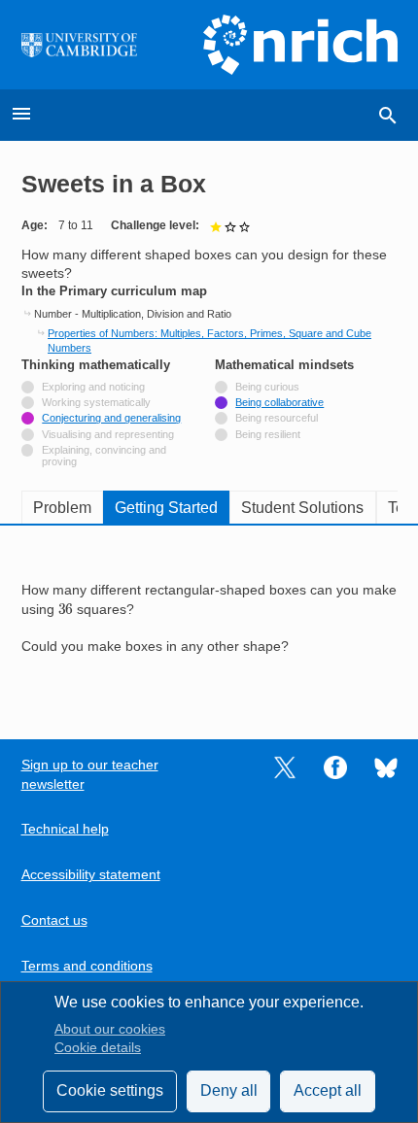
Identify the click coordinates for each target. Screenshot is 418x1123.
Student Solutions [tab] (302, 507)
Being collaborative (279, 402)
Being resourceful (276, 418)
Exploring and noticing (93, 386)
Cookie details (97, 1047)
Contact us (54, 920)
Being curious (267, 386)
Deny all (229, 1090)
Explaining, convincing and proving (104, 455)
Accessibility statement (90, 875)
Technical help (65, 829)
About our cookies (109, 1029)
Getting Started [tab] (166, 507)
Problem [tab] (62, 507)
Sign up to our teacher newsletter (89, 774)
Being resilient (267, 434)
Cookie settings (109, 1090)
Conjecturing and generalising (111, 418)
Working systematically (96, 402)
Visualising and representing (108, 434)
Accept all (328, 1090)
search (388, 115)
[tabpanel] (209, 619)
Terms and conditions (87, 966)
